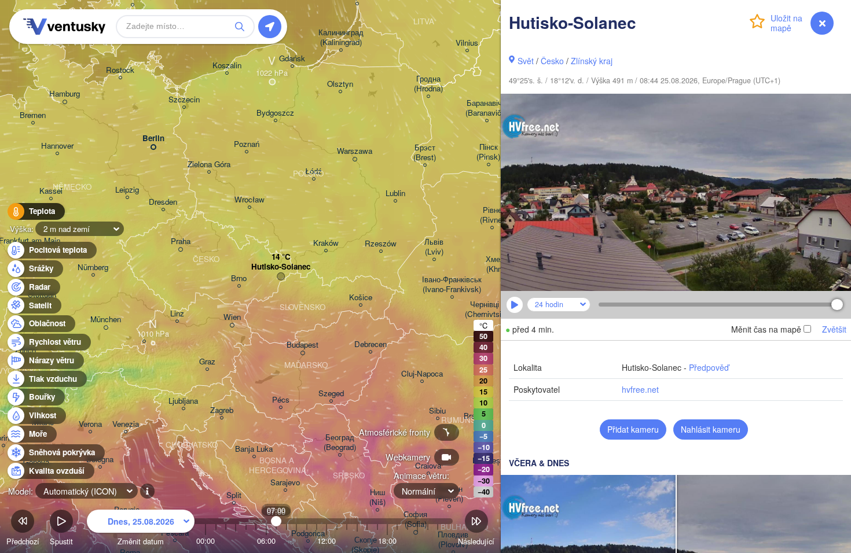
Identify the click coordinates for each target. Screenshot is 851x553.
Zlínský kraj (591, 61)
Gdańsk (292, 59)
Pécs (280, 400)
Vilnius (467, 43)
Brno (239, 278)
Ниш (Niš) (377, 497)
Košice (360, 298)
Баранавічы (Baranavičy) (486, 108)
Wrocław (249, 200)
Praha (180, 241)
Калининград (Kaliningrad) (341, 37)
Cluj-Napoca (422, 374)
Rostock (120, 70)
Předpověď (709, 367)
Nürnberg (93, 267)
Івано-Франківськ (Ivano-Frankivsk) (452, 284)
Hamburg (64, 94)
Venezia (125, 424)
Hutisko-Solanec (280, 267)
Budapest (302, 345)
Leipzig (127, 190)
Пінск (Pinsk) (488, 152)
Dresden (163, 202)
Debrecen (370, 344)
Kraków (326, 243)
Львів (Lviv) (433, 247)
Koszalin (226, 66)
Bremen (33, 115)
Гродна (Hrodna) (428, 84)
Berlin (153, 138)
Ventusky (63, 26)
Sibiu (437, 411)
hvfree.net (640, 389)
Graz (207, 362)
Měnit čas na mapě (766, 329)
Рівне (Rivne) (492, 215)
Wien (232, 317)
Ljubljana (183, 401)
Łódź (313, 171)
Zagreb (221, 410)
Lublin (395, 193)
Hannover (57, 146)
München (105, 320)
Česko (552, 61)
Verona (90, 424)
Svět (526, 61)
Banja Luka (254, 449)
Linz (177, 314)
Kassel (51, 191)
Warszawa (354, 151)
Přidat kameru (633, 429)
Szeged (331, 394)
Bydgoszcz (275, 113)
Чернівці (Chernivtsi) (484, 309)
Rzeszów (381, 244)
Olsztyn (340, 84)
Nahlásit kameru (710, 429)
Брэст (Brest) (424, 153)
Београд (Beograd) (340, 442)
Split (233, 495)
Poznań (246, 144)
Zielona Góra (209, 164)
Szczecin (184, 100)
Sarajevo (285, 483)
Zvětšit (834, 329)
